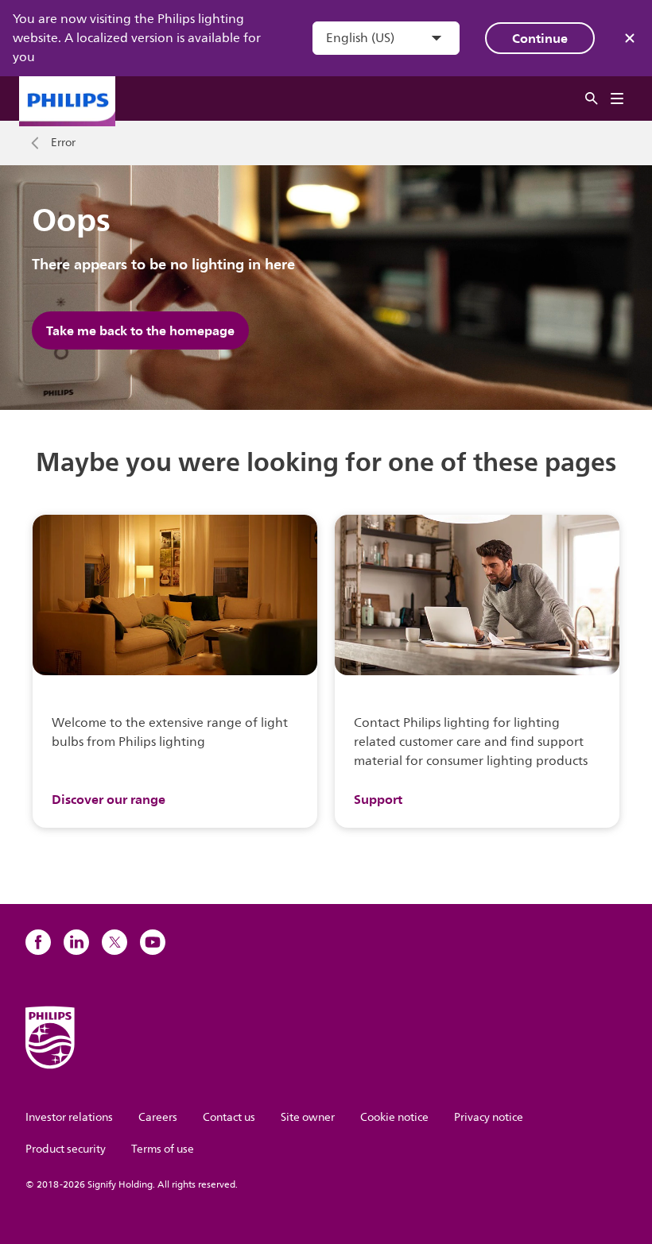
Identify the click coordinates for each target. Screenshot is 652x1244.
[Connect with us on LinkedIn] (76, 942)
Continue (540, 38)
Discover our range (108, 799)
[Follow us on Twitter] (114, 942)
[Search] (591, 99)
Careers (157, 1117)
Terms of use (162, 1149)
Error (63, 143)
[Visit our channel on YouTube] (152, 942)
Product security (65, 1149)
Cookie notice (394, 1117)
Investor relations (69, 1117)
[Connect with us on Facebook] (38, 942)
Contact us (229, 1117)
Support (378, 799)
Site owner (308, 1117)
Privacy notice (488, 1117)
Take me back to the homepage (140, 330)
